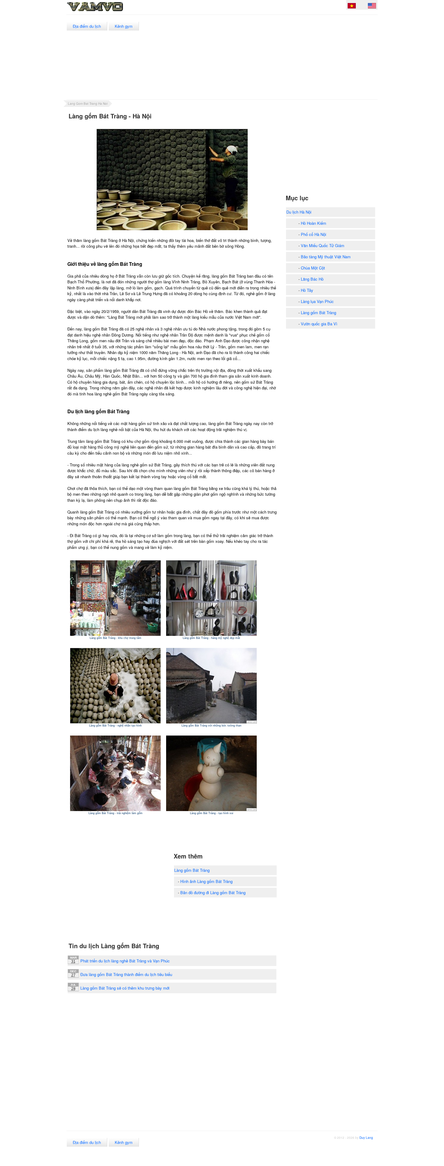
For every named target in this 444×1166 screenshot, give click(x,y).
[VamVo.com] (108, 11)
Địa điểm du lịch (87, 26)
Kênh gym (124, 26)
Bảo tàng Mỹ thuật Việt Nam (326, 256)
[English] (372, 7)
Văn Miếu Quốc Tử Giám (322, 245)
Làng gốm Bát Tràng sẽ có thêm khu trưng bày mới (124, 988)
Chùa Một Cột (313, 268)
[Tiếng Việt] (352, 7)
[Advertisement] (267, 57)
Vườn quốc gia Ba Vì (319, 324)
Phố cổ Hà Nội (313, 234)
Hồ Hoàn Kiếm (313, 223)
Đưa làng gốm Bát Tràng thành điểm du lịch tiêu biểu (126, 974)
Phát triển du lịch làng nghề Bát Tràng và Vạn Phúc (125, 961)
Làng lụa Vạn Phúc (317, 301)
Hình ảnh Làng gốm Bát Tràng (206, 881)
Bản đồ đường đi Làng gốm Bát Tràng (213, 892)
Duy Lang (366, 1137)
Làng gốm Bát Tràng (192, 870)
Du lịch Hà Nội (298, 212)
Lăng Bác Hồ (312, 279)
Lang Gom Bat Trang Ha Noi (88, 103)
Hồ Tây (307, 290)
